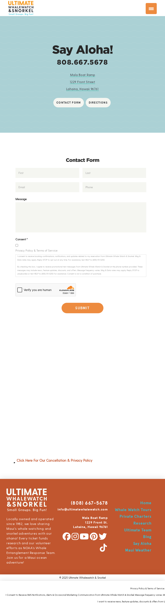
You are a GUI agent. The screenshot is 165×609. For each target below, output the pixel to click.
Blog (147, 536)
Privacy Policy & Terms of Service (36, 250)
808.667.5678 (82, 62)
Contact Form (68, 102)
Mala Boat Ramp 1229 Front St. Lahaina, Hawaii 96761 (90, 522)
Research (142, 523)
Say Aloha (142, 543)
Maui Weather (138, 550)
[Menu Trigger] (151, 8)
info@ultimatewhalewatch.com (83, 509)
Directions (98, 102)
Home (146, 503)
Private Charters (136, 516)
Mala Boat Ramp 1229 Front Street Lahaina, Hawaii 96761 (82, 82)
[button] (82, 462)
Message (21, 199)
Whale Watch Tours (133, 509)
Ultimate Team (138, 530)
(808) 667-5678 (89, 503)
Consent (21, 239)
